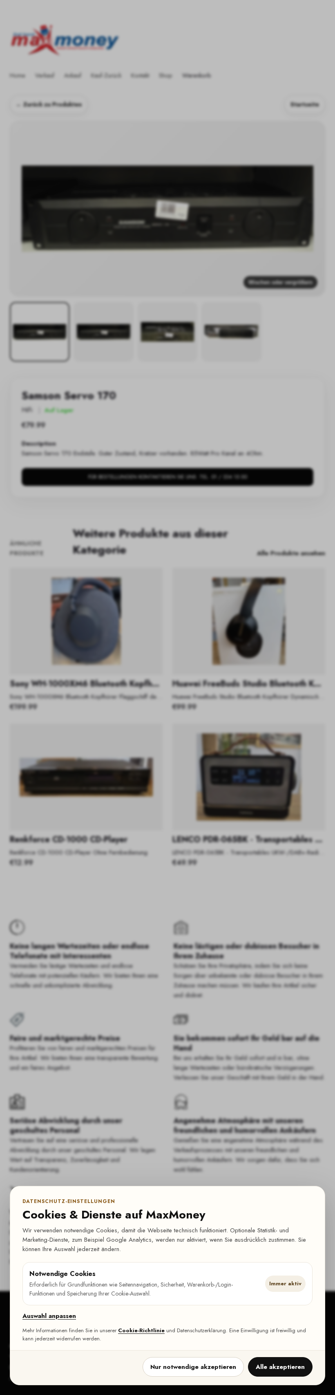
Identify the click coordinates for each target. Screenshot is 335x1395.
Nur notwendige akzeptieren (193, 1366)
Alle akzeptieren (280, 1366)
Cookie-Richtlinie (141, 1330)
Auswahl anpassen (49, 1315)
